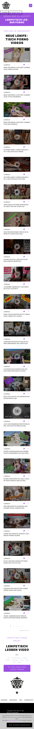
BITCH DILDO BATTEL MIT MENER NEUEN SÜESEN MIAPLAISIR (17, 397)
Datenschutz (13, 699)
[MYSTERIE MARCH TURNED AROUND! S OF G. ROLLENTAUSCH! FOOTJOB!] (17, 164)
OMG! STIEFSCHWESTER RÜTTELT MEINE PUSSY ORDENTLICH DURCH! (17, 315)
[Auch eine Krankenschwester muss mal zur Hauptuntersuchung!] (17, 411)
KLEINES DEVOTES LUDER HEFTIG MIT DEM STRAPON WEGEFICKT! (16, 260)
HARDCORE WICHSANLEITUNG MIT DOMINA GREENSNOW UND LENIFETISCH (16, 342)
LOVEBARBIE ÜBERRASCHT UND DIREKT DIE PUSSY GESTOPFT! (16, 287)
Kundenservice (28, 699)
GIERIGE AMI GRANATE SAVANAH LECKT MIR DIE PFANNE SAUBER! (16, 534)
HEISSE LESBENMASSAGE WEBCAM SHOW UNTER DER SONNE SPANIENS (15, 617)
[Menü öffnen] (30, 5)
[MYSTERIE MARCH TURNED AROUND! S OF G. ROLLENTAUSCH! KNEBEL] (17, 136)
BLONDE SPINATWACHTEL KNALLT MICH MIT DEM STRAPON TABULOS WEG (16, 479)
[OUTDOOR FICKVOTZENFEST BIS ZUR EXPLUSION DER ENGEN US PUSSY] (17, 356)
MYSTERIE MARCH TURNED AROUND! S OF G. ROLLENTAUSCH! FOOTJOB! (16, 178)
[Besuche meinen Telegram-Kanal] (17, 692)
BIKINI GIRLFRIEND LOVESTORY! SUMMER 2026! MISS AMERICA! (17, 123)
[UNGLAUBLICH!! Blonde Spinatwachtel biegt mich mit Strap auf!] (17, 191)
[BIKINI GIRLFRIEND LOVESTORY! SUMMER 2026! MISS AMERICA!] (17, 109)
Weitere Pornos (24, 630)
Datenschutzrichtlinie (13, 720)
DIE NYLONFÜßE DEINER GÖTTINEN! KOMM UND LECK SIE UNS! (15, 562)
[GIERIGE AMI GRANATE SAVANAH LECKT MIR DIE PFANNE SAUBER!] (17, 520)
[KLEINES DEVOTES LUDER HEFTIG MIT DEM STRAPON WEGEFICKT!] (17, 246)
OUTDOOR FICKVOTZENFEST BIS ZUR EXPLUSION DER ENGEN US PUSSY (15, 370)
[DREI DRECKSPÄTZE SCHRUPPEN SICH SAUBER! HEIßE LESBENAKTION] (17, 493)
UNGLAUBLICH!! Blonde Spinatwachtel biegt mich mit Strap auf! (16, 205)
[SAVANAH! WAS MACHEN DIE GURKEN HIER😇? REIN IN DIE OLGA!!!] (17, 575)
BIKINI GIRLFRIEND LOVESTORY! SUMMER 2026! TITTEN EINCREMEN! (17, 96)
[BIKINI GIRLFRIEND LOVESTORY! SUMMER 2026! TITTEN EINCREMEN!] (17, 82)
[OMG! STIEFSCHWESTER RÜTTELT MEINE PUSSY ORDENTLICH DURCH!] (17, 301)
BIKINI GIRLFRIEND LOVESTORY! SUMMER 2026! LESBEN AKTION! (17, 68)
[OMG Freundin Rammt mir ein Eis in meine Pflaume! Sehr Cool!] (17, 219)
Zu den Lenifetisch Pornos (17, 668)
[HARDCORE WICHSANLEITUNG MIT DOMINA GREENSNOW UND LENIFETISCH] (17, 328)
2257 (20, 699)
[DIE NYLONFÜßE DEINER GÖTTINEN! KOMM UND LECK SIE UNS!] (17, 548)
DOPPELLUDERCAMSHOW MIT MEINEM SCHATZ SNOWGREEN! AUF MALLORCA (16, 452)
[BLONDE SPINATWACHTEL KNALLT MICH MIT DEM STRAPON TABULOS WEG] (17, 466)
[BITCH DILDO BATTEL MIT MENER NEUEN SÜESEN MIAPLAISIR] (17, 383)
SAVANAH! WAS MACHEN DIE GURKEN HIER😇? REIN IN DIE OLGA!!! (16, 589)
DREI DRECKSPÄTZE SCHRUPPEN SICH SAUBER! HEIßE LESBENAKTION (16, 507)
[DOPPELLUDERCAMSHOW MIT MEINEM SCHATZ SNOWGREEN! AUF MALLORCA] (17, 438)
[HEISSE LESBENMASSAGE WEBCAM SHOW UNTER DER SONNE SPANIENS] (17, 603)
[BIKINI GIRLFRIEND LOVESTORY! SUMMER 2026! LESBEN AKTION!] (17, 54)
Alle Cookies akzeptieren (19, 725)
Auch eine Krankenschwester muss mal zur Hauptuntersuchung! (17, 425)
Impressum (4, 699)
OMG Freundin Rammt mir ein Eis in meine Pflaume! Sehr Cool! (16, 233)
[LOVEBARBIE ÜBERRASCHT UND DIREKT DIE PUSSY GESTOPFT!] (17, 274)
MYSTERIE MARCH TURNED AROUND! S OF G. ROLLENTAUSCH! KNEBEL (16, 150)
